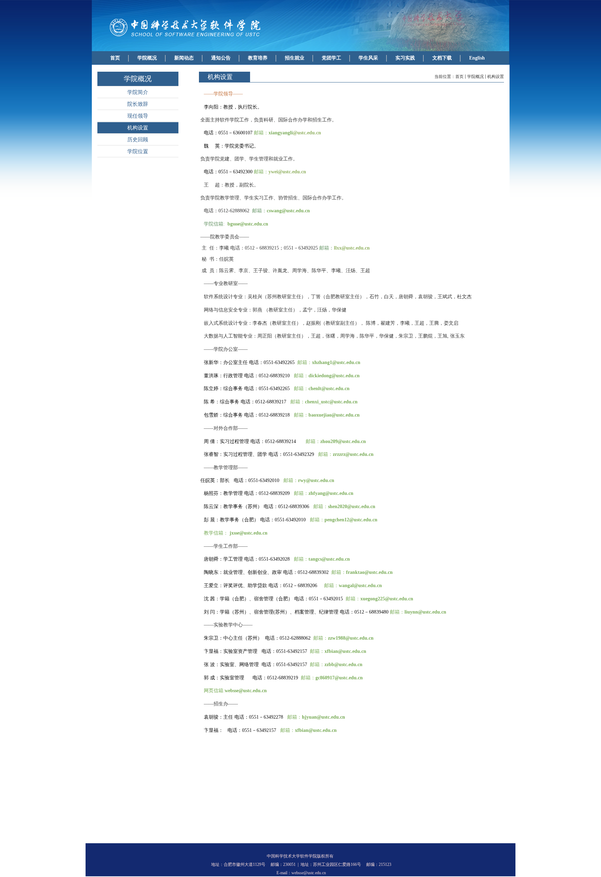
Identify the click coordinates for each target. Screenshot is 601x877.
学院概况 (475, 76)
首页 (459, 76)
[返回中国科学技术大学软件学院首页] (189, 36)
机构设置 (495, 76)
